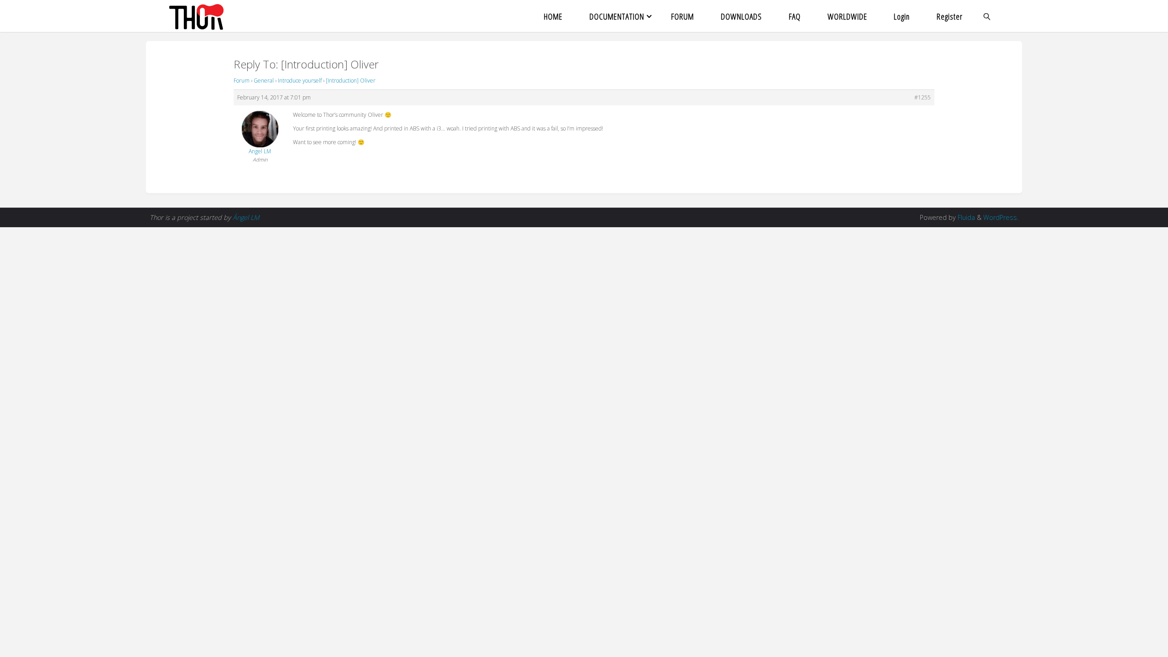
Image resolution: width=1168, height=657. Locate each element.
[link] (987, 16)
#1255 (922, 97)
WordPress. (1000, 217)
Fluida (965, 217)
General (264, 80)
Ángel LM (246, 217)
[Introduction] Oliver (350, 80)
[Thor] (196, 16)
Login (902, 16)
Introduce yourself (300, 80)
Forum (242, 80)
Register (950, 16)
